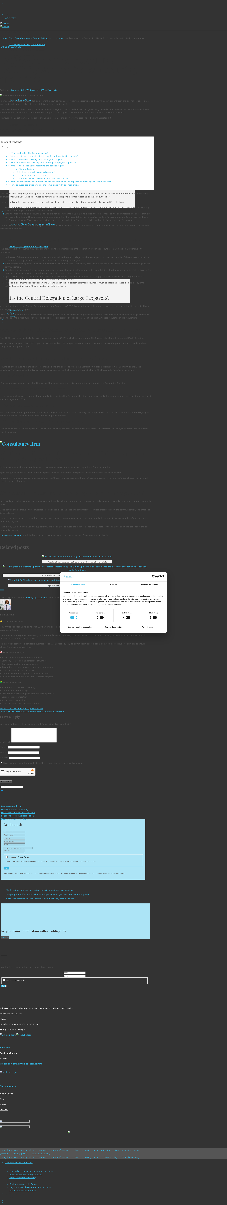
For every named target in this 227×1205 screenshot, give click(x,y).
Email (3, 752)
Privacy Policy (23, 857)
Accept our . (16, 980)
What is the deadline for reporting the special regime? (38, 165)
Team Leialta (12, 1193)
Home (4, 38)
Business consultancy (17, 1167)
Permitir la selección (113, 627)
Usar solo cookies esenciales (80, 627)
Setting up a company (52, 38)
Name (4, 747)
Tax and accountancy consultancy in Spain (31, 1171)
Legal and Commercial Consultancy (27, 50)
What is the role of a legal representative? (21, 708)
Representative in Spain (18, 1180)
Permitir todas (147, 627)
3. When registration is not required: (33, 175)
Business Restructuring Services (25, 1174)
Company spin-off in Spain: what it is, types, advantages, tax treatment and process (48, 894)
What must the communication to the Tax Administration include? (44, 156)
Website (4, 757)
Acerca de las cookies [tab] (149, 585)
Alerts (3, 1104)
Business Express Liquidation (24, 124)
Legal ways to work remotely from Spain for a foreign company (32, 711)
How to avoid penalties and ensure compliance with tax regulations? (45, 184)
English (9, 324)
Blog (11, 38)
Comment (5, 741)
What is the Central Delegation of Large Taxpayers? (37, 159)
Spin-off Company (18, 114)
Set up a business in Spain (22, 1190)
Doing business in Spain (27, 38)
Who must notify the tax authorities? (29, 153)
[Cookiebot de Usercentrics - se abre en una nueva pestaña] (153, 577)
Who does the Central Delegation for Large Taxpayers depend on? (44, 162)
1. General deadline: (25, 169)
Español (9, 322)
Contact (9, 1196)
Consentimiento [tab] (78, 585)
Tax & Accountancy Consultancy (27, 44)
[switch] (100, 617)
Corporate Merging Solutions (23, 119)
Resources (10, 319)
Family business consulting (22, 1177)
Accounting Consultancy (21, 55)
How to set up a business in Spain (28, 246)
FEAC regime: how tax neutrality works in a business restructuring (39, 890)
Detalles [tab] (113, 585)
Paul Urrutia (52, 90)
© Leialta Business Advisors (19, 1162)
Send (6, 868)
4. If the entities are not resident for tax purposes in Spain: (43, 178)
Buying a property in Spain (23, 1184)
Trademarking (16, 255)
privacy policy (20, 980)
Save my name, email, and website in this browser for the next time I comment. (43, 763)
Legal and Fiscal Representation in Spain (30, 1187)
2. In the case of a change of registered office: (37, 172)
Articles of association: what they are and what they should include (40, 898)
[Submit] (2, 790)
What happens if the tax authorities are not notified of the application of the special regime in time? (61, 181)
